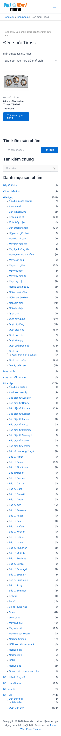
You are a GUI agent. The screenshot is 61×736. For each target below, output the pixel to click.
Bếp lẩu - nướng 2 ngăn (22, 451)
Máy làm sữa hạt (18, 244)
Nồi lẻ (12, 660)
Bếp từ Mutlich (17, 553)
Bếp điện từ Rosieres (20, 430)
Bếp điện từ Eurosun (20, 408)
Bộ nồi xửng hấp (18, 606)
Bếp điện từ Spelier (19, 440)
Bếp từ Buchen (17, 478)
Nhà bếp (8, 383)
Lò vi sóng (14, 617)
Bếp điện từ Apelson (20, 397)
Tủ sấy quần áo (17, 365)
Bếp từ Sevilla (16, 563)
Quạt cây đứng (17, 318)
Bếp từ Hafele (16, 526)
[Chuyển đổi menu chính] (54, 6)
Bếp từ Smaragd (18, 569)
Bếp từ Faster (16, 521)
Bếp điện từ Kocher (19, 413)
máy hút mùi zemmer (14, 377)
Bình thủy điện (17, 222)
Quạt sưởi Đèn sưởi (19, 345)
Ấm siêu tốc (15, 206)
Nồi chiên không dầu (14, 677)
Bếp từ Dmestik (17, 494)
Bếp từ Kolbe (10, 185)
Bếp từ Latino (16, 537)
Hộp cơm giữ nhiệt (19, 233)
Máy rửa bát (15, 628)
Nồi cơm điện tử (12, 683)
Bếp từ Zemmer (17, 590)
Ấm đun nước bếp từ (20, 201)
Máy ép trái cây (17, 238)
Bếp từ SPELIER (17, 574)
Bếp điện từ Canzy (19, 403)
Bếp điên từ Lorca (18, 424)
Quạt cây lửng (16, 324)
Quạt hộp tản (16, 335)
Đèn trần (17, 702)
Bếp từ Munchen (18, 547)
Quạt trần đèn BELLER (24, 354)
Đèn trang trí (16, 698)
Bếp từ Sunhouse (18, 580)
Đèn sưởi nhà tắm (18, 227)
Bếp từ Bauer (16, 462)
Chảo (12, 612)
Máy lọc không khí (19, 249)
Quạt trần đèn (16, 707)
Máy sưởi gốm (17, 265)
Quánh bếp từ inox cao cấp (24, 671)
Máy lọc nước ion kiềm (21, 254)
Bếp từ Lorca (16, 542)
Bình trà (13, 596)
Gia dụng (8, 197)
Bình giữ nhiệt (16, 217)
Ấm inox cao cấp (18, 392)
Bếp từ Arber (16, 456)
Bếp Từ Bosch (16, 472)
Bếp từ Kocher (17, 531)
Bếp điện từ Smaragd (20, 435)
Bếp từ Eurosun (17, 510)
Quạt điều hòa (16, 329)
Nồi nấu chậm (16, 308)
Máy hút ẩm (9, 371)
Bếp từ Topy (15, 585)
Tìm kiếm (49, 149)
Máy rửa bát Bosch (19, 633)
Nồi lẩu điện (15, 649)
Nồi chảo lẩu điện (18, 297)
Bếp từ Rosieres (17, 558)
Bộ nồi (12, 601)
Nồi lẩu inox (15, 655)
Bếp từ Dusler (16, 499)
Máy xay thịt (15, 281)
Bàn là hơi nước (17, 211)
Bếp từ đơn (15, 504)
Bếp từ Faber (16, 515)
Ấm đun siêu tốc (18, 387)
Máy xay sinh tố (18, 276)
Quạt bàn (14, 313)
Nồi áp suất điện (18, 292)
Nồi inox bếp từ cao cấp (22, 644)
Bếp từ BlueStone (18, 467)
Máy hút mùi (15, 622)
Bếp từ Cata (15, 488)
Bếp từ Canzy (16, 483)
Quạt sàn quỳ (16, 340)
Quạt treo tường (18, 360)
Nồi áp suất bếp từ (19, 286)
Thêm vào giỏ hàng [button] (15, 116)
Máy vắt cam (16, 270)
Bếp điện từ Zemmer (20, 446)
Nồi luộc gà (15, 665)
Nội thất (7, 695)
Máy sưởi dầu (16, 260)
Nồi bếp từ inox (17, 639)
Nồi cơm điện (16, 302)
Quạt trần (14, 351)
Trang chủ (8, 32)
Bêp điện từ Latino (19, 419)
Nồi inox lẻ (9, 689)
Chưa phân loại (11, 191)
